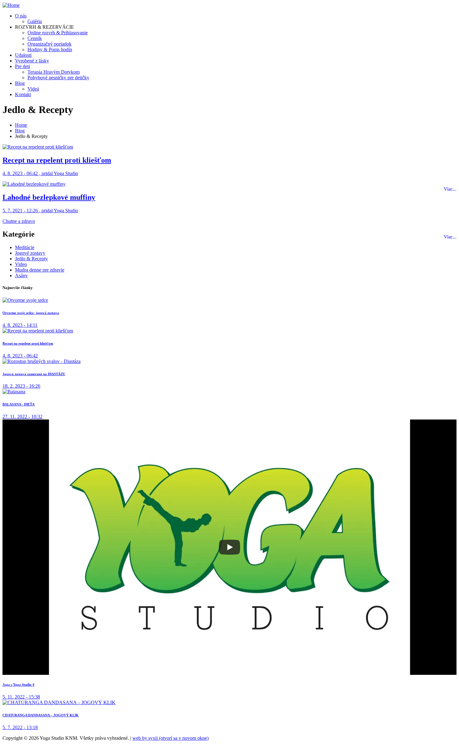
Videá (33, 88)
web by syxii (170, 738)
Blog (20, 83)
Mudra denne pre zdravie (39, 269)
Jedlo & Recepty (31, 258)
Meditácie (24, 247)
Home (21, 125)
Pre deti (22, 66)
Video (21, 264)
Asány (21, 275)
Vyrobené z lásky (32, 60)
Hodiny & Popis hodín (49, 49)
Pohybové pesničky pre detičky (58, 77)
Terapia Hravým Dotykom (53, 72)
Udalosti (23, 55)
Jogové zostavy (30, 253)
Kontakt (23, 94)
